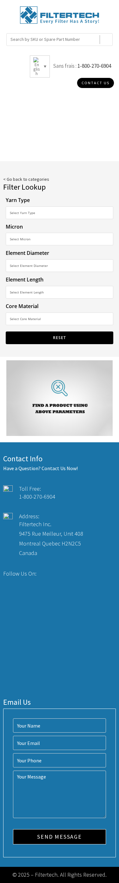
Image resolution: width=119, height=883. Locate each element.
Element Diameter (27, 252)
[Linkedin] (69, 573)
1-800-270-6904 (94, 65)
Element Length (24, 279)
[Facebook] (45, 573)
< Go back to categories (26, 179)
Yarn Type (18, 200)
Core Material (22, 306)
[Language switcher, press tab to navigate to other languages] (40, 66)
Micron (14, 226)
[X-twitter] (57, 573)
